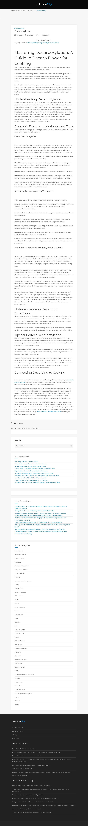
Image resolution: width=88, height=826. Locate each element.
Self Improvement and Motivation (24, 674)
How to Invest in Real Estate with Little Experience (28, 795)
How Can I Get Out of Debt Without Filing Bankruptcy (30, 478)
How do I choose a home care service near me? (27, 756)
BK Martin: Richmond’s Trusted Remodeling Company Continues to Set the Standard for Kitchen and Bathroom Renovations (41, 760)
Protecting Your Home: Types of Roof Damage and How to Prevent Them (37, 475)
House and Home (20, 607)
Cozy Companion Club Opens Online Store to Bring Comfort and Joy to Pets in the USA (40, 513)
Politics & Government (21, 648)
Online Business (19, 633)
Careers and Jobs (19, 558)
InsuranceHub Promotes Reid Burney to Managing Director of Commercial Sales (38, 515)
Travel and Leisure (20, 689)
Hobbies (17, 603)
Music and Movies (20, 629)
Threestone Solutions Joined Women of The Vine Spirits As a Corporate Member (38, 522)
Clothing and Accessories (22, 566)
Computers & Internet (21, 570)
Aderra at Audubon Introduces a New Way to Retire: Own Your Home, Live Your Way (40, 529)
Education (17, 577)
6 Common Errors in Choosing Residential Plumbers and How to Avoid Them (37, 482)
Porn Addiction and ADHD (22, 520)
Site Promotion (19, 682)
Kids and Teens (19, 614)
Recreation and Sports (21, 659)
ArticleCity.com (15, 11)
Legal (16, 618)
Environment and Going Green (23, 581)
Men (16, 626)
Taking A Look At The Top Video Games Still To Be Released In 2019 (33, 802)
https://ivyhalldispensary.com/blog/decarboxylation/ (43, 43)
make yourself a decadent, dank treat (49, 412)
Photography (18, 644)
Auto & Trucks (19, 551)
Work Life (17, 701)
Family (16, 584)
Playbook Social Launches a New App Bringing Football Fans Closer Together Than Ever (40, 518)
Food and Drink (19, 588)
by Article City (30, 35)
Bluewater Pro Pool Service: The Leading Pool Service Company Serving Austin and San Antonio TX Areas (44, 805)
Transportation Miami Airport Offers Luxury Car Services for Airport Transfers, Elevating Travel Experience (40, 790)
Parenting (17, 637)
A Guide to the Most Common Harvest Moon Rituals (30, 466)
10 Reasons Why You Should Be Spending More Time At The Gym (32, 812)
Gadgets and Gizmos (20, 592)
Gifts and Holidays (20, 596)
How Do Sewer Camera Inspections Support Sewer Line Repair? (32, 785)
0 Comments (47, 35)
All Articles (15, 738)
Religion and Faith (20, 667)
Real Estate (18, 656)
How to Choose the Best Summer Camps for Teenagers (31, 480)
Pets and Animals (19, 641)
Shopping (17, 678)
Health (16, 599)
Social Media (18, 686)
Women (17, 697)
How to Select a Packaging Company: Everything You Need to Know (35, 468)
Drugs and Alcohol (20, 573)
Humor (17, 611)
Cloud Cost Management (20, 775)
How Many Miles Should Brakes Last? (24, 749)
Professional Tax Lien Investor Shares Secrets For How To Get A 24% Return (36, 752)
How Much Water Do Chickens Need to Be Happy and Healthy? (31, 765)
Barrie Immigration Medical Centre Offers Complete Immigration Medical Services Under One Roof (42, 772)
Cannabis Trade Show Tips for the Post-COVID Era (28, 809)
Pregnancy (18, 652)
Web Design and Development (23, 693)
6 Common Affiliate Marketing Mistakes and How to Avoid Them (34, 473)
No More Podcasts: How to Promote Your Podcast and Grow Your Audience (35, 798)
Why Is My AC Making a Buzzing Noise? (26, 461)
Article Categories (28, 11)
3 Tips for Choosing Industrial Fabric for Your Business (31, 464)
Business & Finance (20, 554)
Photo (39, 40)
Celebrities (18, 562)
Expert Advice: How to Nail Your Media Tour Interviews (31, 471)
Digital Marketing (18, 731)
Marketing (17, 622)
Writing (17, 704)
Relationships (18, 663)
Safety (16, 671)
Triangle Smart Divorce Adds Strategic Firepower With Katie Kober (34, 511)
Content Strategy (17, 727)
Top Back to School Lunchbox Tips (23, 768)
